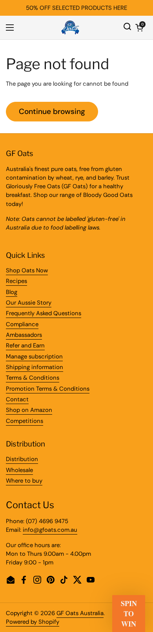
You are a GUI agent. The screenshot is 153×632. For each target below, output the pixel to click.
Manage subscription (34, 356)
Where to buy (24, 481)
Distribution (22, 459)
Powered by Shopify (32, 622)
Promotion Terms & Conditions (47, 389)
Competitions (24, 421)
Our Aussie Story (28, 303)
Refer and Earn (25, 345)
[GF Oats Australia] (70, 27)
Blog (11, 292)
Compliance (22, 324)
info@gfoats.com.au (50, 530)
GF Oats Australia (80, 613)
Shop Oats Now (27, 270)
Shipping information (34, 367)
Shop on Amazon (29, 410)
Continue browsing (52, 111)
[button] (139, 27)
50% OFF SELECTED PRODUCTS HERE (76, 8)
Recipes (16, 281)
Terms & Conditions (32, 378)
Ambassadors (24, 335)
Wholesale (19, 470)
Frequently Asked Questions (43, 313)
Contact (17, 399)
